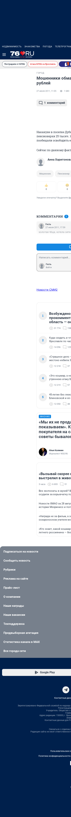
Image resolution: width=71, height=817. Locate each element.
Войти (49, 267)
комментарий (54, 102)
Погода (47, 46)
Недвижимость (12, 46)
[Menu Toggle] (4, 54)
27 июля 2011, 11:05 (46, 91)
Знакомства (32, 46)
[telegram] (65, 689)
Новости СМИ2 (47, 289)
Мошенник (45, 173)
